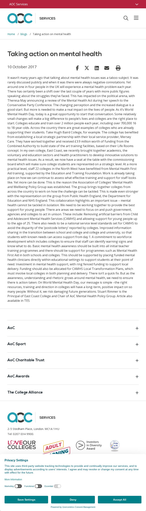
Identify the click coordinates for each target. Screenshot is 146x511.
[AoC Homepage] (31, 18)
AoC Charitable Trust (25, 360)
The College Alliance (25, 392)
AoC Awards (18, 376)
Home (11, 34)
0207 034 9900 (23, 434)
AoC (11, 328)
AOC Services (18, 4)
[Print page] (118, 68)
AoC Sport (16, 344)
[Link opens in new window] (77, 68)
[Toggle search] (126, 18)
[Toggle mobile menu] (134, 18)
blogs (24, 34)
